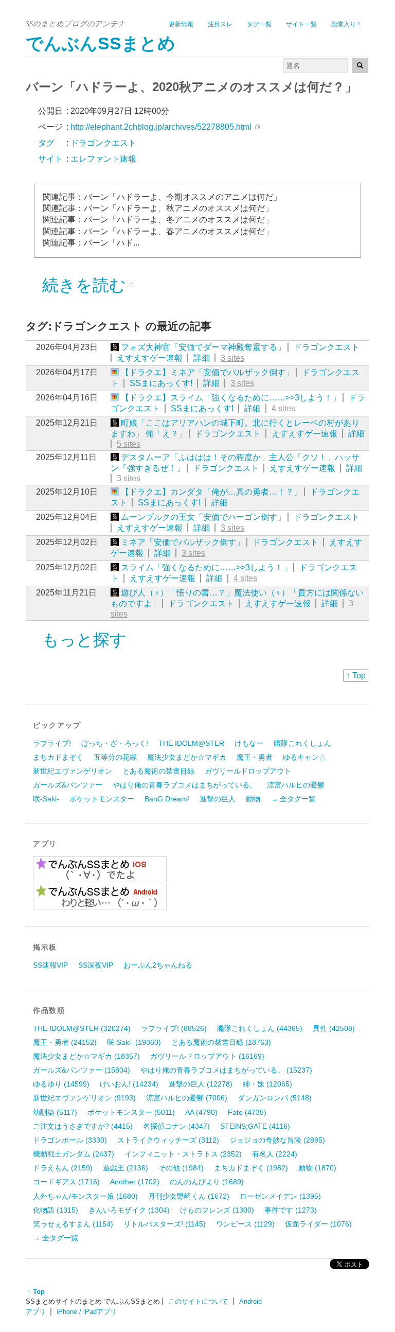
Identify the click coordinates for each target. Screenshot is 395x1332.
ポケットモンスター (101, 799)
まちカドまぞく (58, 757)
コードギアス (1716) (66, 1182)
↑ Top (356, 675)
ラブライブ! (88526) (174, 1028)
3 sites (232, 358)
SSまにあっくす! (161, 383)
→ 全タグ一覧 (293, 799)
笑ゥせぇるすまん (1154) (73, 1224)
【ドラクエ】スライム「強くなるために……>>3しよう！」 (230, 397)
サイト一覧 (301, 24)
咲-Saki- (46, 799)
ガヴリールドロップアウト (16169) (207, 1056)
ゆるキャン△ (304, 757)
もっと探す (84, 639)
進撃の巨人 (218, 799)
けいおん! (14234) (129, 1084)
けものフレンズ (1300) (217, 1210)
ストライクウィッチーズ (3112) (168, 1140)
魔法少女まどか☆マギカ (186, 757)
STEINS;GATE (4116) (255, 1126)
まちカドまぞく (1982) (251, 1168)
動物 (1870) (317, 1168)
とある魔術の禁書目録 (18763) (221, 1042)
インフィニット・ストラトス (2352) (183, 1154)
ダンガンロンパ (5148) (275, 1098)
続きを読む (84, 285)
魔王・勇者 (255, 757)
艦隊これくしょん (302, 743)
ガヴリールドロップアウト (248, 771)
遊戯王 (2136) (125, 1168)
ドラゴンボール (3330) (70, 1140)
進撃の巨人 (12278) (200, 1084)
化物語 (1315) (55, 1210)
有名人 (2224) (274, 1154)
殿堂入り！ (346, 24)
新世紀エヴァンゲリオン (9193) (84, 1098)
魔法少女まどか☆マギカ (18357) (86, 1056)
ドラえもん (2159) (63, 1168)
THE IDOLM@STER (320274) (82, 1028)
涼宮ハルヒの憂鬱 (296, 785)
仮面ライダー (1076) (318, 1224)
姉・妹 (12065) (267, 1084)
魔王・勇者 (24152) (65, 1042)
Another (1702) (134, 1182)
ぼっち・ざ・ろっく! (114, 743)
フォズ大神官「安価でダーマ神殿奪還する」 (203, 347)
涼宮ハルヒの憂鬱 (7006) (186, 1098)
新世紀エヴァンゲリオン (72, 771)
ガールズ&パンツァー (67, 785)
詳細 (201, 358)
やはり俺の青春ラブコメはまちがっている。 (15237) (226, 1070)
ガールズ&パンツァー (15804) (81, 1070)
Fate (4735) (247, 1112)
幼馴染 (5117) (55, 1112)
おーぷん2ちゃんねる (157, 965)
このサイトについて (198, 1301)
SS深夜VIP (95, 965)
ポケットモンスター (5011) (131, 1112)
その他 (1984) (181, 1168)
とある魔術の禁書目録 (158, 771)
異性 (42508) (334, 1028)
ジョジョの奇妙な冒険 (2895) (277, 1140)
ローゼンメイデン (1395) (280, 1196)
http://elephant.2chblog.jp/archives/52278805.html (161, 126)
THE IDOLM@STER (191, 743)
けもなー (249, 743)
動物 (253, 799)
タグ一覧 (259, 24)
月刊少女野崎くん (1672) (188, 1196)
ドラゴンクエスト (327, 347)
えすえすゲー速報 (150, 358)
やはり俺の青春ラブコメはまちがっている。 (185, 785)
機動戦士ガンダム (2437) (73, 1154)
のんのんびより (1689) (207, 1182)
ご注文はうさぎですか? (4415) (83, 1126)
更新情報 (181, 24)
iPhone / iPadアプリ (87, 1312)
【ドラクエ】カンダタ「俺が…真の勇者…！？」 (211, 491)
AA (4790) (201, 1112)
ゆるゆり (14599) (61, 1084)
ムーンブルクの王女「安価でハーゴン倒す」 (203, 517)
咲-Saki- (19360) (134, 1042)
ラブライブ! (52, 743)
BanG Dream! (167, 799)
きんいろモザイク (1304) (129, 1210)
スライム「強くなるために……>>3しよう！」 (206, 567)
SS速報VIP (50, 965)
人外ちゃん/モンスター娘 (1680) (85, 1196)
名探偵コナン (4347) (176, 1126)
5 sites (128, 444)
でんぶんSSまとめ (100, 43)
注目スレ (220, 24)
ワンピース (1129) (245, 1224)
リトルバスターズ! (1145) (164, 1224)
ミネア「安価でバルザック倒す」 (182, 542)
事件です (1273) (290, 1210)
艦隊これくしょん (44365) (259, 1028)
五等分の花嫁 (115, 757)
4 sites (283, 408)
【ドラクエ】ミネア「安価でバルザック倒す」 (207, 372)
